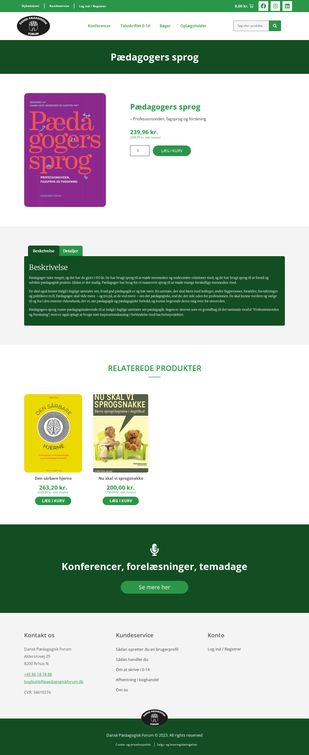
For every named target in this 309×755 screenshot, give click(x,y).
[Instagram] (275, 6)
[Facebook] (263, 6)
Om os (122, 690)
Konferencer (99, 25)
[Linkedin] (287, 6)
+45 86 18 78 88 (38, 674)
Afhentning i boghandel (137, 679)
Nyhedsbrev (30, 6)
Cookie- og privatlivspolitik (133, 744)
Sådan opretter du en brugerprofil (147, 649)
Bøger (165, 25)
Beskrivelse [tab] (44, 250)
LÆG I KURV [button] (53, 500)
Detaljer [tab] (70, 250)
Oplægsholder (193, 25)
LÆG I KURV (172, 150)
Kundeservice (59, 6)
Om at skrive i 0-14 (133, 669)
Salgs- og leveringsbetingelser (177, 744)
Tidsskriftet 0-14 (135, 25)
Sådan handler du (132, 659)
